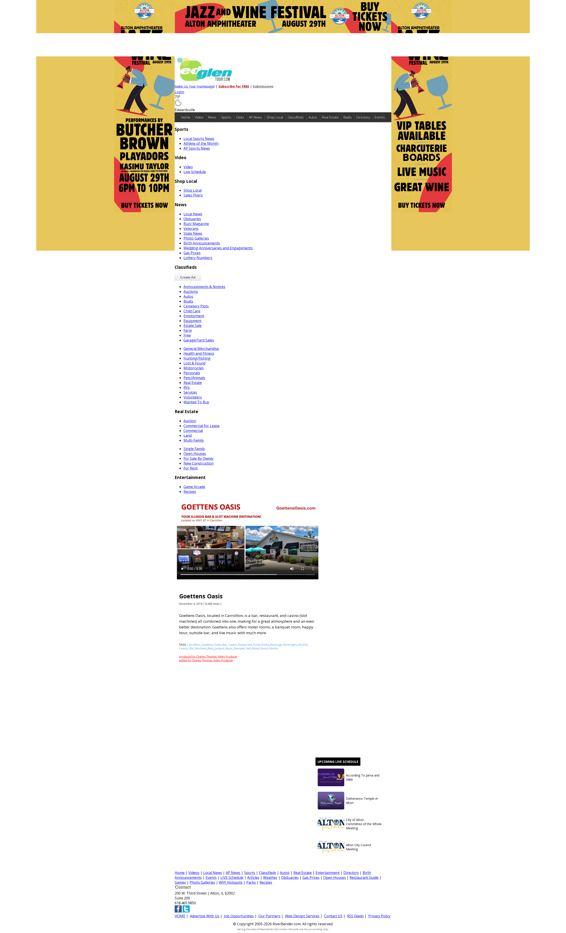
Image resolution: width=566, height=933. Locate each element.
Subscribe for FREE (233, 86)
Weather (270, 877)
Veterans (191, 228)
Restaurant (245, 645)
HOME (180, 916)
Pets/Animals (194, 377)
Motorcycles (194, 368)
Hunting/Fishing (197, 358)
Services (190, 392)
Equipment (192, 320)
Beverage (276, 645)
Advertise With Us (204, 916)
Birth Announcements (202, 243)
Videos (193, 872)
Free (187, 335)
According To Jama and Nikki (362, 777)
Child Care (192, 311)
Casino (232, 645)
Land (188, 435)
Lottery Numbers (198, 257)
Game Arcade (194, 486)
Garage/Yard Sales (199, 340)
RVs (187, 387)
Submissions (263, 86)
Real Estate (330, 117)
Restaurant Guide (364, 877)
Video (199, 117)
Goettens (207, 645)
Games (180, 882)
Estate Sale (193, 325)
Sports (226, 117)
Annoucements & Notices (204, 286)
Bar (224, 645)
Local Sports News (199, 138)
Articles (253, 877)
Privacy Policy (379, 916)
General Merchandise (201, 348)
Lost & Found (194, 363)
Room (264, 648)
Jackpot (219, 648)
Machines (201, 648)
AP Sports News (197, 148)
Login (179, 92)
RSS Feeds (355, 916)
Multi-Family (194, 440)
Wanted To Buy (196, 402)
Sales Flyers (193, 195)
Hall (248, 648)
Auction (190, 420)
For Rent (191, 468)
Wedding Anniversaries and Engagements (218, 248)
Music (229, 648)
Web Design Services (302, 916)
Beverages (290, 645)
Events (380, 117)
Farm (188, 330)
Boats (188, 301)
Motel (255, 648)
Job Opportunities (239, 916)
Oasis (217, 645)
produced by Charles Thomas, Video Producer (208, 656)
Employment (194, 315)
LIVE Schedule (231, 877)
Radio (347, 117)
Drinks (265, 645)
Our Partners (269, 916)
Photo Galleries (196, 238)
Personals (192, 372)
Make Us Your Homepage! (195, 86)
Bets (211, 648)
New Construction (199, 463)
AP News (255, 117)
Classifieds (296, 117)
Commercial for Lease (202, 425)
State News (193, 233)
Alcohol (303, 645)
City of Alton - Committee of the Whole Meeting (364, 824)
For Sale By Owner (199, 458)
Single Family (194, 448)
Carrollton (193, 645)
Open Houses (195, 453)
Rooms (273, 648)
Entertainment (328, 872)
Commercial (193, 430)
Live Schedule (195, 171)
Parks (251, 882)
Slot (191, 648)
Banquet (239, 648)
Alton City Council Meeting (358, 847)
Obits (240, 117)
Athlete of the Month (201, 143)
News (212, 117)
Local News (193, 214)
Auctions (191, 291)
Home (185, 117)
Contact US (333, 916)
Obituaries (192, 218)
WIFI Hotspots (231, 882)
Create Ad (187, 277)
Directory (363, 117)
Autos (312, 117)
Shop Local (275, 117)
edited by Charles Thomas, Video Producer (206, 660)
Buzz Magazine (196, 223)
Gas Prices (192, 252)
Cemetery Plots (196, 306)
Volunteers (193, 397)
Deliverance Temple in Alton (362, 800)
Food (256, 645)
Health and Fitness (199, 353)
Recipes (190, 491)
